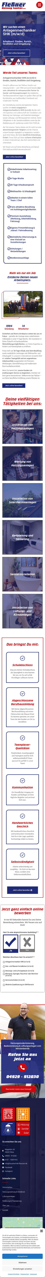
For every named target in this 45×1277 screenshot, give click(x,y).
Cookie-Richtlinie (13, 1274)
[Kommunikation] (22, 780)
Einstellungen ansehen (22, 1269)
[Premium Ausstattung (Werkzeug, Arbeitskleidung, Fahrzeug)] (8, 215)
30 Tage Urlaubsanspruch (22, 185)
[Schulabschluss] (22, 658)
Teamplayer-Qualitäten (22, 746)
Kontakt (5, 1210)
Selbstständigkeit (22, 862)
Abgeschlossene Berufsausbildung (22, 702)
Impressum (33, 1274)
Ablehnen (23, 1262)
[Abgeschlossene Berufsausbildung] (22, 693)
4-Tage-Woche (17, 178)
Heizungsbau (7, 1187)
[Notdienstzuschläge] (8, 257)
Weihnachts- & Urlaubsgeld (23, 191)
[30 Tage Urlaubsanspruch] (8, 184)
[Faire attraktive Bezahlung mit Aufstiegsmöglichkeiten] (8, 206)
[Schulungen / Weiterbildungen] (8, 247)
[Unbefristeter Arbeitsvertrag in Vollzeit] (8, 168)
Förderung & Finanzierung (11, 1201)
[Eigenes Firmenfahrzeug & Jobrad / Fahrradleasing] (8, 227)
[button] (41, 1231)
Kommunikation (22, 787)
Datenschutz (25, 1274)
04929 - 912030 (22, 1076)
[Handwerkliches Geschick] (22, 816)
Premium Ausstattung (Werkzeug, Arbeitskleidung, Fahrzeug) (23, 219)
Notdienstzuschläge (19, 258)
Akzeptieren (22, 1256)
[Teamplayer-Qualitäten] (22, 738)
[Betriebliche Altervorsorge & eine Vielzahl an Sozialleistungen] (8, 236)
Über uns (5, 1206)
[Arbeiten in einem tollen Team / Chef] (8, 197)
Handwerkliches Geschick (22, 824)
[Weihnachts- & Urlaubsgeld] (8, 190)
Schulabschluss (22, 665)
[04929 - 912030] (22, 1067)
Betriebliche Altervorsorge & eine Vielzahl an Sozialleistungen (23, 239)
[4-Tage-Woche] (8, 177)
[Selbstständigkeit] (22, 855)
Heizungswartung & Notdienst (13, 1192)
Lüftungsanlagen (8, 1196)
